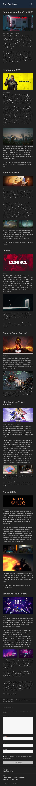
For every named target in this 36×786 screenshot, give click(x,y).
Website (5, 749)
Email (5, 743)
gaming (6, 701)
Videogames (29, 700)
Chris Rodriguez (10, 4)
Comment (6, 716)
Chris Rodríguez (19, 700)
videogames (11, 701)
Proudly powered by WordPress (10, 784)
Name (5, 736)
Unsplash (17, 33)
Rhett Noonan (10, 33)
